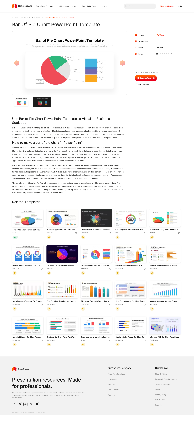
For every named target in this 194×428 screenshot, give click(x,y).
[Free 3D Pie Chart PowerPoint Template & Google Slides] (27, 218)
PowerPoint (147, 78)
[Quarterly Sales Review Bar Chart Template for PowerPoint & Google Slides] (130, 325)
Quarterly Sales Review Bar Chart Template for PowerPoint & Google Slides (130, 337)
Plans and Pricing (166, 6)
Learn (104, 6)
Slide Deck (112, 384)
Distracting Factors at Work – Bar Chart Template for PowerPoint (96, 301)
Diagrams (111, 395)
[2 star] (162, 54)
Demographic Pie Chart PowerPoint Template (61, 265)
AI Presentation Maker (67, 6)
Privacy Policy (160, 395)
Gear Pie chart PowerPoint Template (95, 230)
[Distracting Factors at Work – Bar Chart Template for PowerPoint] (96, 289)
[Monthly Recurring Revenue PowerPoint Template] (165, 289)
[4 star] (166, 54)
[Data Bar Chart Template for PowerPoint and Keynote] (62, 289)
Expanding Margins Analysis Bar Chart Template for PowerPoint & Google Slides (96, 337)
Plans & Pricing (161, 374)
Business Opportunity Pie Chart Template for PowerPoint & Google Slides (61, 230)
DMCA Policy (160, 400)
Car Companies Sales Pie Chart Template (130, 230)
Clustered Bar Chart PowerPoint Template (61, 337)
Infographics (112, 379)
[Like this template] (42, 233)
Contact (158, 389)
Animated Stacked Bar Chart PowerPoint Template (27, 337)
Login (180, 6)
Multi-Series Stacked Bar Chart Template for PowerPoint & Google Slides (130, 301)
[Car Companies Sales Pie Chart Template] (130, 218)
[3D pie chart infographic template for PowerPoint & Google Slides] (165, 218)
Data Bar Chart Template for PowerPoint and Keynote (61, 301)
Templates (23, 18)
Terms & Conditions (162, 384)
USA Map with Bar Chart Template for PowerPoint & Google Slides (164, 337)
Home (14, 18)
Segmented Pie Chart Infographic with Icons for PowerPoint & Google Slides (96, 265)
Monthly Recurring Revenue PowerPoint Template (164, 301)
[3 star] (164, 54)
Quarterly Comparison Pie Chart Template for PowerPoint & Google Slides (27, 265)
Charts (31, 18)
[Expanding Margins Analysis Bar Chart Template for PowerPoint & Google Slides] (96, 325)
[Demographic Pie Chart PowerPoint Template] (62, 254)
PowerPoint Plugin (89, 6)
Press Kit (158, 405)
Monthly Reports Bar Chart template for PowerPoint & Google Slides (164, 265)
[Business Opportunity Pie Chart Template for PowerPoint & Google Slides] (62, 218)
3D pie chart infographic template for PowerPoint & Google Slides (164, 230)
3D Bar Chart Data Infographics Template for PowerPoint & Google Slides (130, 265)
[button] (41, 63)
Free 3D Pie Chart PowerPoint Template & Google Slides (27, 230)
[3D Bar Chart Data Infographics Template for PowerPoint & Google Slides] (130, 254)
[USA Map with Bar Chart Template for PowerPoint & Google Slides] (165, 325)
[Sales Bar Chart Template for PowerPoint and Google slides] (27, 289)
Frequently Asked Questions (166, 379)
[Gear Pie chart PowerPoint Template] (96, 218)
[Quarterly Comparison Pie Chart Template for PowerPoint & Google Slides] (27, 254)
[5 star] (169, 54)
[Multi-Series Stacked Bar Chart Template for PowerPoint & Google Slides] (130, 289)
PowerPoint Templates (44, 6)
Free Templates (113, 390)
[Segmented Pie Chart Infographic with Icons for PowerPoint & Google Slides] (96, 254)
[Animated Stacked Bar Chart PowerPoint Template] (27, 325)
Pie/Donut (39, 18)
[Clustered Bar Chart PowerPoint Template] (62, 325)
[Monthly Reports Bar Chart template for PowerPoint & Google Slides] (165, 254)
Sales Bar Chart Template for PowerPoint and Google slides (27, 301)
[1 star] (160, 54)
